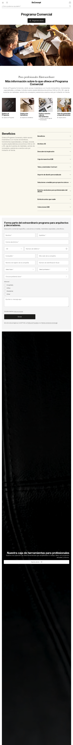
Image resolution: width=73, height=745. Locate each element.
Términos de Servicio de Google (49, 323)
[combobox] (36, 6)
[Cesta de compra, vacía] (70, 3)
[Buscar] (70, 6)
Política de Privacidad (32, 323)
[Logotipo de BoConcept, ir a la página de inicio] (36, 3)
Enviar (20, 317)
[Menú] (3, 3)
